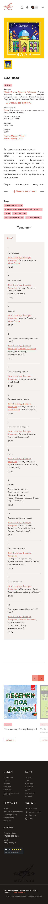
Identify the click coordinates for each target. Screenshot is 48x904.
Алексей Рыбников (27, 92)
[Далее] (41, 678)
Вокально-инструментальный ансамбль (23, 209)
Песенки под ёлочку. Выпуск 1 (20, 729)
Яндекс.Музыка (11, 136)
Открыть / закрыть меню (42, 7)
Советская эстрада (13, 205)
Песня (7, 213)
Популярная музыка (14, 218)
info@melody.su (10, 843)
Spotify (14, 138)
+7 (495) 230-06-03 (11, 836)
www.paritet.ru (19, 892)
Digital (8, 85)
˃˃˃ (20, 138)
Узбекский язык (33, 218)
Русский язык (19, 213)
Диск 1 (10, 238)
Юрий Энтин (10, 92)
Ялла (6, 110)
